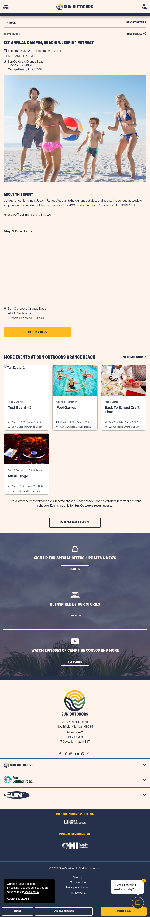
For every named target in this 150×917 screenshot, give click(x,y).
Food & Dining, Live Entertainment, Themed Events (26, 471)
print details (134, 34)
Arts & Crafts (111, 401)
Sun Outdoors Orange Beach (27, 426)
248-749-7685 (75, 737)
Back (12, 23)
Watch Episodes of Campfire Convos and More (75, 650)
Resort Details (136, 22)
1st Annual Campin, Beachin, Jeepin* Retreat (49, 43)
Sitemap (78, 877)
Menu (6, 8)
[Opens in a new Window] (75, 822)
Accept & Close (18, 898)
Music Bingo (18, 476)
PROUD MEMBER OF (75, 834)
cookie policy (31, 891)
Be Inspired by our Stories (75, 604)
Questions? (75, 732)
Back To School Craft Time (122, 410)
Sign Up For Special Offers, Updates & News (75, 558)
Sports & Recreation (66, 401)
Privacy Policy (78, 892)
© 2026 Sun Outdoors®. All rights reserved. (75, 868)
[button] (77, 65)
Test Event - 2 (19, 408)
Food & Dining (15, 401)
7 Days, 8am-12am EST (75, 742)
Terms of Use (78, 882)
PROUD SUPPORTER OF (75, 814)
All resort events (134, 356)
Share (17, 911)
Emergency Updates (78, 887)
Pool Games (66, 408)
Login (144, 8)
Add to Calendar (63, 911)
